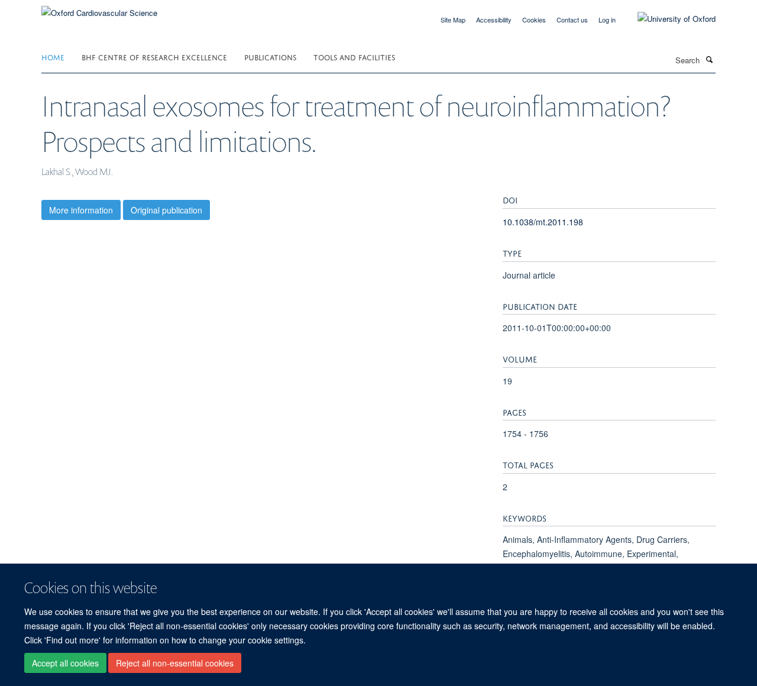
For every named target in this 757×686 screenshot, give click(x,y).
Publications (270, 56)
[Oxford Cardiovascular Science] (99, 8)
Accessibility (494, 19)
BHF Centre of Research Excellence (154, 56)
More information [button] (81, 210)
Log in (607, 19)
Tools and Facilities (354, 56)
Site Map (453, 19)
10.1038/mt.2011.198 (543, 222)
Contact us (572, 19)
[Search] (709, 59)
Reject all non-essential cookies (175, 663)
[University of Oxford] (668, 19)
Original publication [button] (166, 210)
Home (52, 56)
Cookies (534, 19)
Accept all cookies (65, 663)
